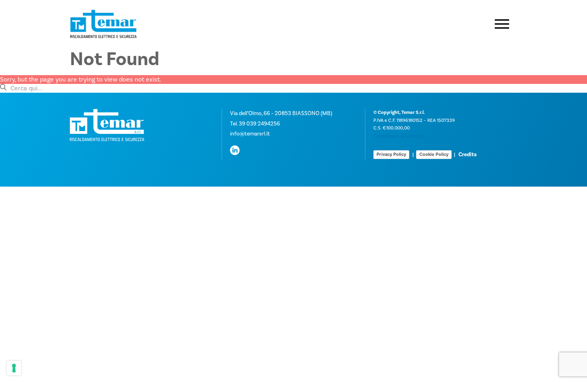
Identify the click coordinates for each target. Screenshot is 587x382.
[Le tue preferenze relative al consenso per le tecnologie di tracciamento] (14, 368)
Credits (467, 154)
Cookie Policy (433, 154)
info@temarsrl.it (250, 133)
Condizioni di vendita (398, 136)
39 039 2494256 (259, 123)
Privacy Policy (391, 154)
